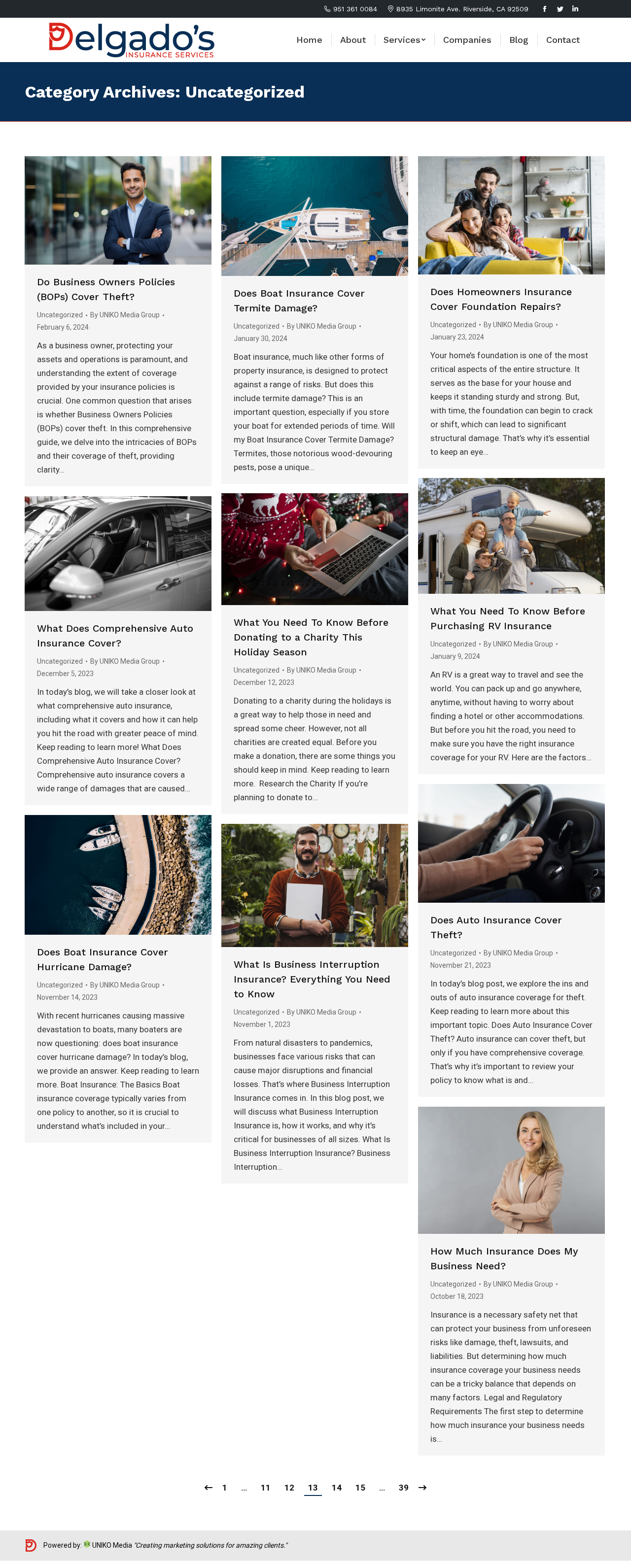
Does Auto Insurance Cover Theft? (496, 927)
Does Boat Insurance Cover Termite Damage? (299, 300)
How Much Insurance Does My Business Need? (504, 1258)
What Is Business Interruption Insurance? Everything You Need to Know (312, 979)
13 (313, 1488)
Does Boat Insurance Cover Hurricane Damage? (102, 959)
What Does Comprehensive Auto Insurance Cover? (115, 635)
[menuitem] (309, 40)
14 (337, 1488)
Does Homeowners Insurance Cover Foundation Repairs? (501, 299)
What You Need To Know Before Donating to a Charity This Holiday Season (311, 637)
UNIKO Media (111, 1545)
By (125, 315)
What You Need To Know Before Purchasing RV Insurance (507, 618)
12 (289, 1488)
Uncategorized (60, 315)
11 (266, 1488)
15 (360, 1488)
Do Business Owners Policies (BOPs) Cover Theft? (106, 289)
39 (404, 1488)
